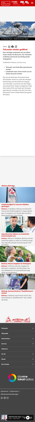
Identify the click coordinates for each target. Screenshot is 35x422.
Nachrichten (5, 338)
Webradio (4, 333)
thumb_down (25, 418)
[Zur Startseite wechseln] (5, 3)
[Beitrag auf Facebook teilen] (12, 47)
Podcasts (4, 328)
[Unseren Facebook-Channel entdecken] (5, 398)
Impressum (4, 391)
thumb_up (31, 418)
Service (4, 344)
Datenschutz (14, 391)
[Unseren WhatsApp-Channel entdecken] (2, 398)
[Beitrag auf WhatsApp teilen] (9, 47)
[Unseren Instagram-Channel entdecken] (7, 398)
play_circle (28, 418)
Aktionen (4, 349)
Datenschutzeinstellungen (9, 394)
